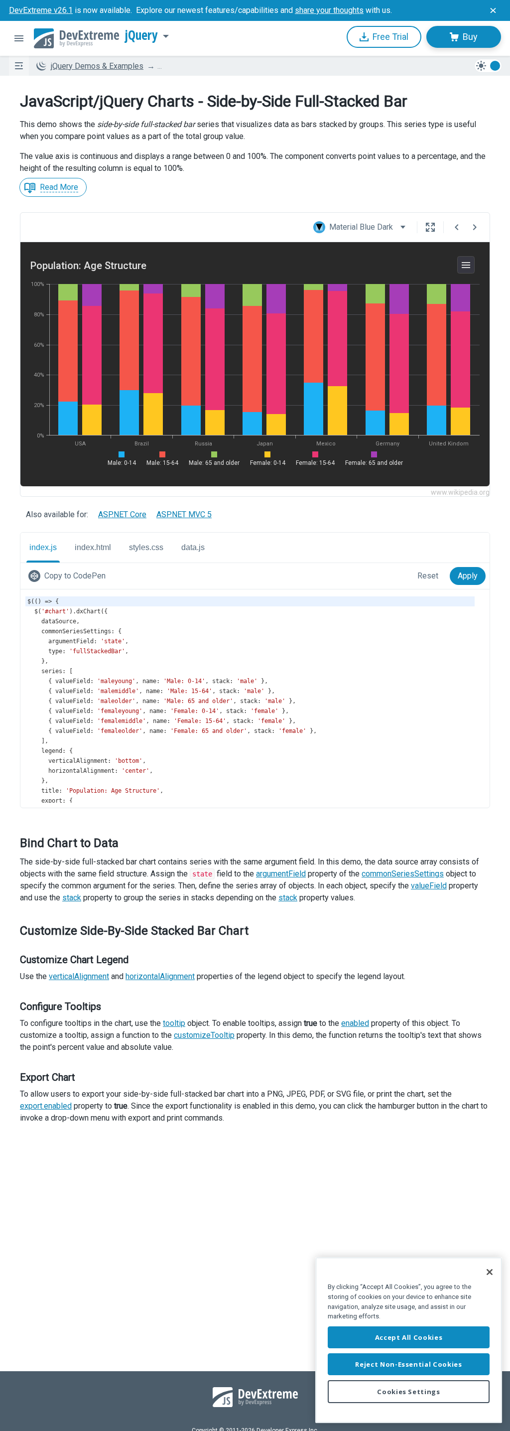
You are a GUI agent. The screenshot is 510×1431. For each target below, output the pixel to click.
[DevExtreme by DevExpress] (76, 38)
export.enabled (46, 1106)
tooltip (174, 1023)
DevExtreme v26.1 (41, 10)
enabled (355, 1023)
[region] (408, 1340)
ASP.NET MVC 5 (184, 514)
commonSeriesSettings (403, 873)
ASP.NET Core (122, 514)
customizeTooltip (204, 1035)
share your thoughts (329, 10)
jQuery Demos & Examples (97, 66)
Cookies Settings (408, 1391)
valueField (429, 885)
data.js (193, 547)
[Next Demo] (475, 227)
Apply (468, 575)
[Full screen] (430, 227)
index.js (43, 547)
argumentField (281, 873)
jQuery (141, 35)
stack (71, 897)
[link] (69, 576)
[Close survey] (493, 10)
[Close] (490, 1272)
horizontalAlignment (160, 976)
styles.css (146, 547)
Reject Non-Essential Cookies (408, 1364)
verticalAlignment (79, 976)
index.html (93, 547)
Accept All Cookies (409, 1337)
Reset (427, 575)
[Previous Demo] (457, 227)
